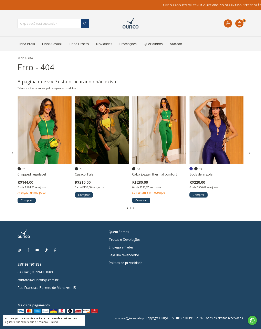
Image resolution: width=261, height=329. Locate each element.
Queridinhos (153, 44)
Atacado (176, 44)
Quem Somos (119, 232)
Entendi (54, 322)
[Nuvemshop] (128, 319)
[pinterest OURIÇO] (55, 250)
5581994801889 (29, 264)
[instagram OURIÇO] (19, 250)
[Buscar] (85, 23)
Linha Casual (52, 44)
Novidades (104, 44)
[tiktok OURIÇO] (46, 250)
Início (21, 58)
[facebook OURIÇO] (28, 250)
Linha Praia (26, 44)
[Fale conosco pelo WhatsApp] (252, 320)
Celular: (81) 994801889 (35, 272)
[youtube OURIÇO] (37, 250)
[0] (239, 23)
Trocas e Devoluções (124, 239)
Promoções (128, 44)
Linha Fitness (79, 44)
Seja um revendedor (124, 255)
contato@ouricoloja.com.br (38, 280)
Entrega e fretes (121, 247)
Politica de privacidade (125, 263)
